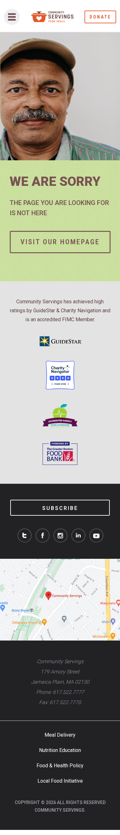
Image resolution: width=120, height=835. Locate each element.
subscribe (60, 508)
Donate (100, 16)
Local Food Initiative (60, 781)
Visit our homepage (60, 242)
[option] (60, 157)
